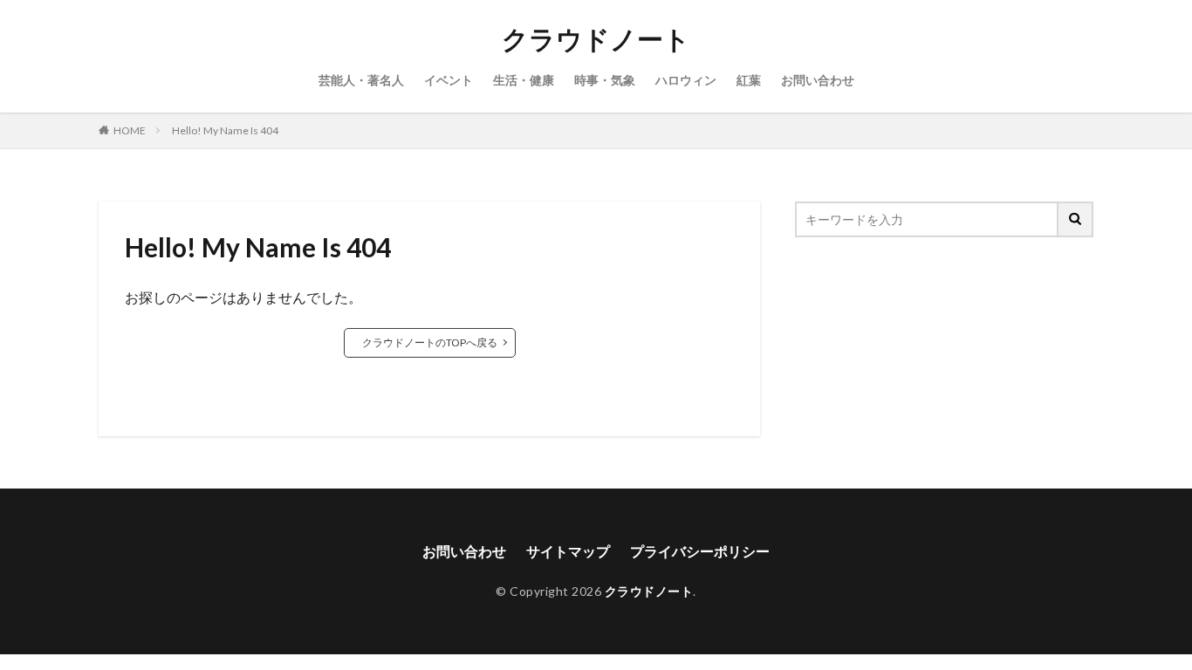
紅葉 (748, 79)
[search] (1075, 219)
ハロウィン (685, 79)
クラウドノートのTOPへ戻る (429, 342)
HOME (129, 130)
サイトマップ (568, 551)
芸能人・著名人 (361, 79)
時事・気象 (604, 79)
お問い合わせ (817, 79)
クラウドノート (596, 39)
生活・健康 (523, 79)
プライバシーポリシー (700, 551)
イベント (448, 79)
